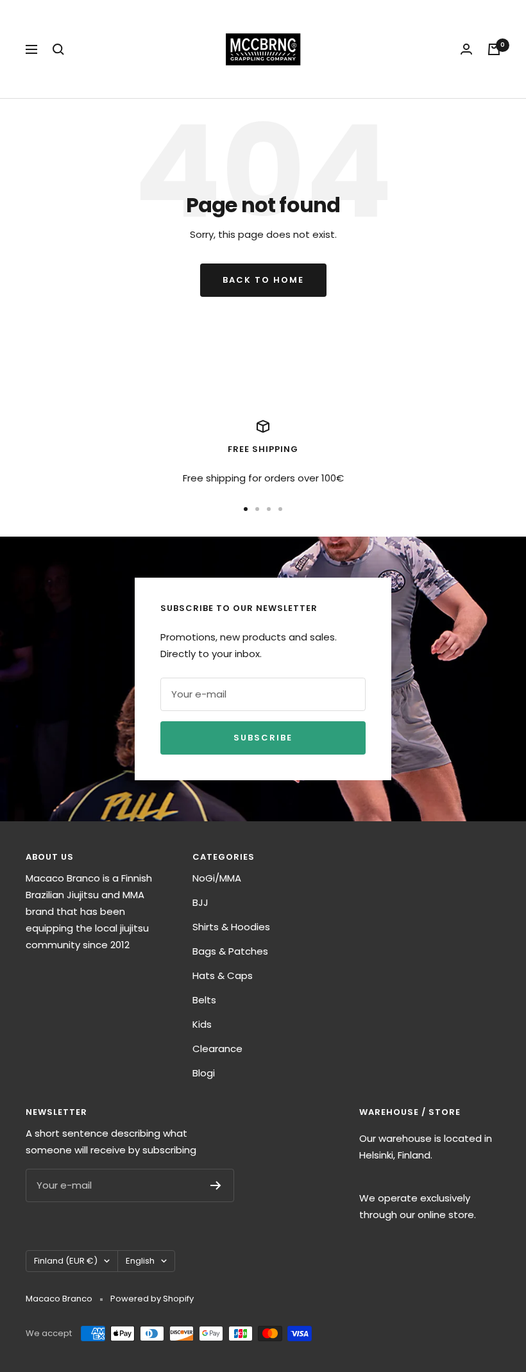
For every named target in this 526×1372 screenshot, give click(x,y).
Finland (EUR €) (66, 1261)
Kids (202, 1024)
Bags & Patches (230, 951)
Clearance (217, 1048)
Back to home (263, 280)
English (140, 1261)
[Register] (215, 1185)
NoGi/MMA (216, 878)
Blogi (203, 1073)
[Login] (466, 49)
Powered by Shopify (152, 1299)
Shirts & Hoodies (231, 926)
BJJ (200, 902)
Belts (204, 1000)
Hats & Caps (222, 975)
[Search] (58, 49)
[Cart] (494, 49)
